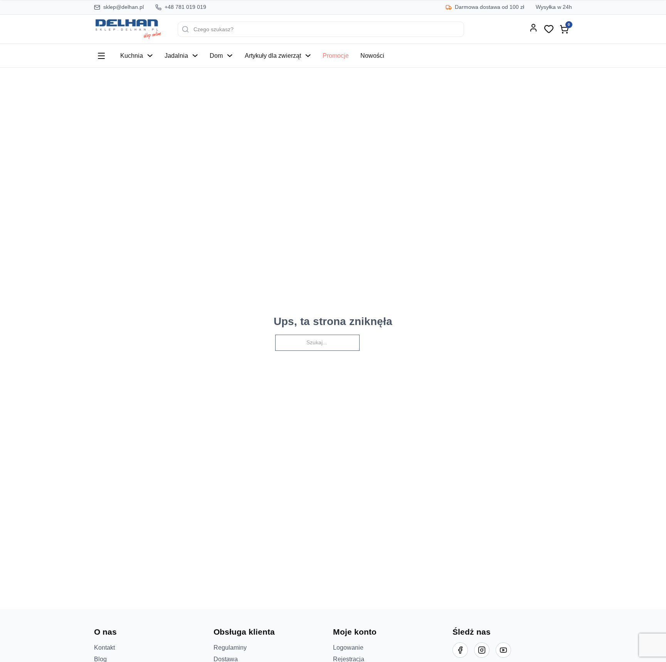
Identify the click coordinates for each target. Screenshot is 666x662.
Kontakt (104, 647)
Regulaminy (230, 647)
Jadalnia (176, 55)
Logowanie (348, 647)
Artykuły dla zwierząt (273, 55)
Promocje (336, 55)
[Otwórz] (101, 55)
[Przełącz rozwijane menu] (150, 55)
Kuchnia (131, 55)
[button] (154, 632)
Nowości (372, 55)
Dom (216, 55)
